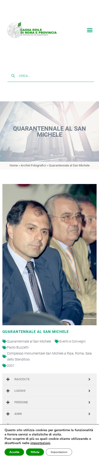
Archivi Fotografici (33, 166)
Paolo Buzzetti (18, 348)
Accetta (14, 452)
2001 (11, 366)
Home (14, 166)
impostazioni (40, 443)
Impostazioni (59, 452)
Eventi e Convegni (72, 341)
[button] (89, 30)
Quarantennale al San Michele (29, 341)
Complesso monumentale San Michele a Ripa (40, 354)
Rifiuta (35, 452)
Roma (79, 354)
